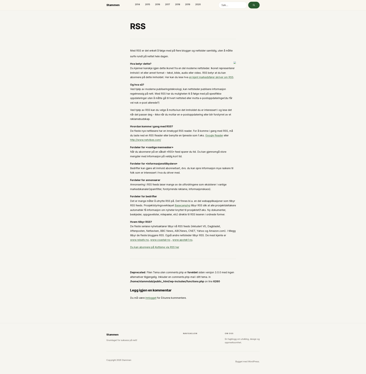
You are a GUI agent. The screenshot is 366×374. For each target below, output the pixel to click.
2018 (177, 4)
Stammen (113, 5)
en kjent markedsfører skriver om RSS (211, 77)
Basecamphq (182, 205)
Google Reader (214, 135)
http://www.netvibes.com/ (145, 139)
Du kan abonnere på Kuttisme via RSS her (154, 247)
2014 (137, 4)
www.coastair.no (160, 239)
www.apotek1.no (182, 239)
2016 (157, 4)
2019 (187, 4)
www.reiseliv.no (139, 239)
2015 (147, 4)
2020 (198, 4)
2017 (167, 4)
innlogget (150, 297)
